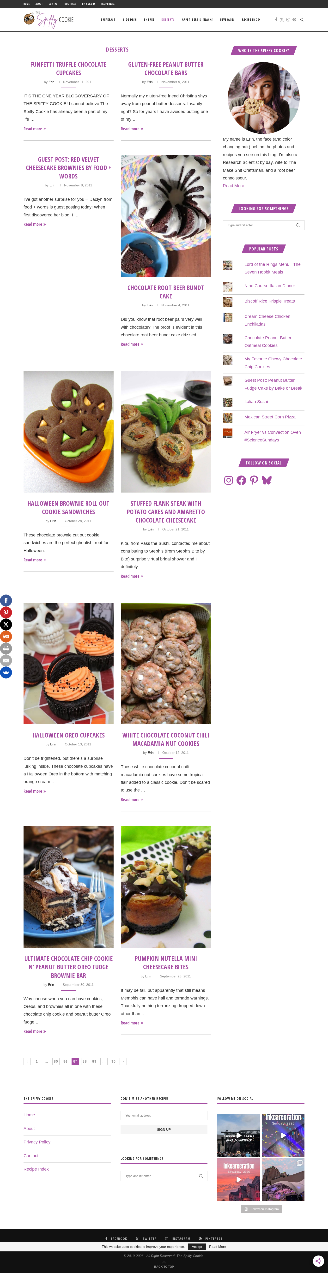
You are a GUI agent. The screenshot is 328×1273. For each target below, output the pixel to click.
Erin (52, 82)
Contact (54, 4)
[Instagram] (288, 19)
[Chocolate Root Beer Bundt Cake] (166, 216)
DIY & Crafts (88, 4)
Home (27, 4)
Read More (233, 185)
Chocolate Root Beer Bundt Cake (166, 291)
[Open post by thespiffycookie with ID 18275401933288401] (238, 1179)
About (39, 4)
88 (85, 1061)
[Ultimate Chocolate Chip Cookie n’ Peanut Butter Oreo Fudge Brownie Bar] (69, 887)
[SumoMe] (6, 672)
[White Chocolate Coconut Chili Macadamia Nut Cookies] (166, 663)
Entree (149, 20)
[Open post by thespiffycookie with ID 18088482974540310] (238, 1135)
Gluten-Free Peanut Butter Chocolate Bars (165, 68)
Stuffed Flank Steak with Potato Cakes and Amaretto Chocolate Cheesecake (166, 511)
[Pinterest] (294, 19)
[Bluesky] (267, 480)
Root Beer (70, 4)
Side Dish (130, 20)
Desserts (168, 20)
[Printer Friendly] (6, 648)
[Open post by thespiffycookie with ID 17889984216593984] (283, 1179)
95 (113, 1061)
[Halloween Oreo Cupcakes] (69, 663)
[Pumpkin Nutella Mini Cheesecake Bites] (166, 887)
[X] (6, 625)
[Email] (6, 660)
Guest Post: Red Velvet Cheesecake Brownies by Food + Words (68, 167)
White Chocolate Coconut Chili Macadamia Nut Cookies (165, 739)
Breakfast (108, 20)
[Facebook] (276, 19)
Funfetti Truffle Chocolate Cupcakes (68, 68)
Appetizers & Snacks (197, 20)
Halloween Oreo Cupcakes (68, 735)
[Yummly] (6, 636)
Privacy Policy (37, 1142)
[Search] (302, 19)
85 (56, 1061)
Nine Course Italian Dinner (269, 285)
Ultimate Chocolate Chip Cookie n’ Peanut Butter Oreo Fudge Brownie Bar (68, 967)
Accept (197, 1247)
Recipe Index (108, 4)
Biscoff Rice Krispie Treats (269, 301)
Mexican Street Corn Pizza (270, 417)
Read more (33, 128)
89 (94, 1061)
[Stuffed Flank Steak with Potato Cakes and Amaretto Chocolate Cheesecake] (166, 431)
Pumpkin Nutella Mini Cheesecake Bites (166, 962)
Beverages (227, 20)
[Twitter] (282, 19)
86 (65, 1061)
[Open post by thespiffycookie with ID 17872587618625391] (283, 1135)
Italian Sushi (256, 401)
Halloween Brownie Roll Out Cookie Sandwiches (68, 507)
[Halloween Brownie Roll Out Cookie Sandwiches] (69, 431)
